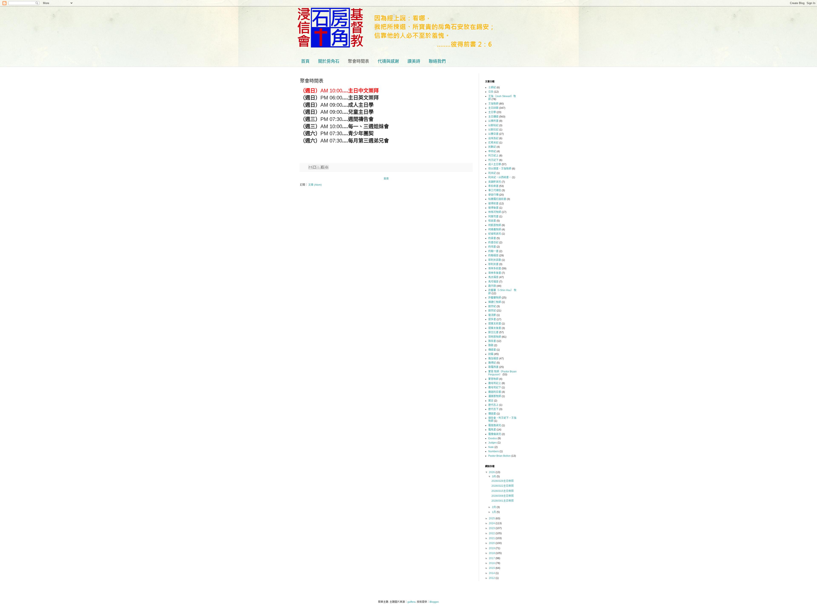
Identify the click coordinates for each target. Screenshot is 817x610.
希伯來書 (493, 186)
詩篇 (490, 354)
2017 (492, 558)
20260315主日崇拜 (502, 490)
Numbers (493, 451)
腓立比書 (493, 332)
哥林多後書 (494, 272)
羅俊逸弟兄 (494, 425)
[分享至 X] (318, 167)
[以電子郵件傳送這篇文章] (310, 167)
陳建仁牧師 (494, 302)
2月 (494, 507)
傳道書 (492, 349)
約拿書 (492, 238)
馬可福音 (493, 281)
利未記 (492, 173)
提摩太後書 (494, 328)
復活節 (492, 315)
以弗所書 (493, 120)
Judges (492, 442)
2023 (492, 528)
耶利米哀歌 (494, 259)
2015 (492, 568)
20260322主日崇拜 (502, 485)
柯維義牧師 (494, 229)
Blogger (434, 601)
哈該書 (492, 220)
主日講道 (493, 116)
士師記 (492, 87)
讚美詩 (413, 61)
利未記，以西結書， (499, 177)
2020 (492, 543)
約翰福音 (493, 255)
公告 (490, 91)
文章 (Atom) (315, 184)
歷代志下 (493, 409)
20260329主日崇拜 (502, 480)
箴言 (490, 400)
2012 (492, 578)
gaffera (411, 601)
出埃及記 (493, 138)
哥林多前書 (494, 268)
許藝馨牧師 (494, 297)
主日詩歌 (493, 107)
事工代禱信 (494, 190)
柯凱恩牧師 (494, 225)
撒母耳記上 (494, 383)
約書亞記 (493, 242)
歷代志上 (493, 404)
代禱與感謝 (388, 61)
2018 (492, 553)
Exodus (492, 438)
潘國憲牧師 (494, 396)
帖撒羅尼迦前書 (497, 199)
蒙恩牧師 (493, 378)
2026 (492, 472)
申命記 (492, 151)
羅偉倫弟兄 (494, 434)
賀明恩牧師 (494, 336)
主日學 (492, 112)
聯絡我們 (437, 61)
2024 (492, 523)
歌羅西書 (493, 367)
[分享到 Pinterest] (326, 167)
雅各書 (492, 341)
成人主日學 (494, 164)
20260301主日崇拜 (502, 500)
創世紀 (492, 306)
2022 (492, 533)
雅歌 (490, 345)
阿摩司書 (493, 216)
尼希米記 (493, 142)
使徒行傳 (493, 194)
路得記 (492, 362)
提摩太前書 (494, 323)
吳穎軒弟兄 (494, 181)
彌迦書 (492, 413)
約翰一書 (493, 251)
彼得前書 (493, 203)
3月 (494, 476)
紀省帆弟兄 (494, 233)
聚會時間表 (358, 61)
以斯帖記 (493, 125)
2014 (492, 573)
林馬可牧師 (494, 212)
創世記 (492, 310)
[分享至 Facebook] (322, 167)
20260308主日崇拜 (502, 495)
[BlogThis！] (314, 167)
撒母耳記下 (494, 387)
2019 (492, 548)
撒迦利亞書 (494, 391)
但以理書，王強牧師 (499, 168)
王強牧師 (493, 103)
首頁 (305, 61)
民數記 (492, 146)
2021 (492, 538)
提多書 (492, 319)
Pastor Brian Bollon (499, 455)
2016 (492, 563)
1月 (494, 512)
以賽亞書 (493, 133)
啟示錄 (492, 285)
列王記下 (493, 160)
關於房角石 (328, 61)
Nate (491, 447)
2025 (492, 518)
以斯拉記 (493, 129)
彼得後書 (493, 207)
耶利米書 (493, 264)
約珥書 (492, 246)
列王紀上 (493, 155)
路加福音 (493, 358)
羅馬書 (492, 429)
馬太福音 (493, 277)
